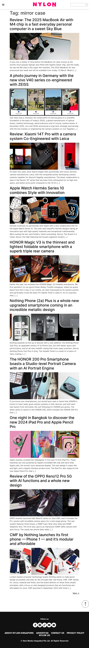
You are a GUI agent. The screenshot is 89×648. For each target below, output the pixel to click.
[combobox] (77, 4)
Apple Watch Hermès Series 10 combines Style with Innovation (37, 190)
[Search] (86, 4)
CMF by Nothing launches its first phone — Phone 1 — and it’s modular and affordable (41, 539)
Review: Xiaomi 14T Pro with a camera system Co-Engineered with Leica (43, 136)
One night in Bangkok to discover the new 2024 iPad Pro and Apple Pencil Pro (42, 422)
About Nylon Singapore (19, 633)
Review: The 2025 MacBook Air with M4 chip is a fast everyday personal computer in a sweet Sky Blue (41, 24)
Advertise (42, 633)
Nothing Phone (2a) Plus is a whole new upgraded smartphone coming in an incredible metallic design (44, 305)
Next (76, 593)
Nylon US (44, 635)
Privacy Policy (75, 633)
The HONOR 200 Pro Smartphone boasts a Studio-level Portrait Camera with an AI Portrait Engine (43, 363)
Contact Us (57, 633)
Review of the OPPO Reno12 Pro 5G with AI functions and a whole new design (41, 480)
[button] (3, 5)
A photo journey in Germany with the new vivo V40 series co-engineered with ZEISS (42, 80)
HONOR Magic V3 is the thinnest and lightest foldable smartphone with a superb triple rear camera (42, 246)
